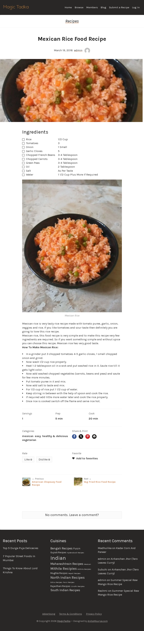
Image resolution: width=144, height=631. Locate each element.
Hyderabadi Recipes (75, 552)
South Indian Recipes (65, 590)
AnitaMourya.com (98, 621)
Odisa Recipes (56, 582)
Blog (103, 7)
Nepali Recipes (74, 573)
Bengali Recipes (61, 548)
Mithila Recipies (63, 568)
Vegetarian (29, 440)
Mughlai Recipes (59, 573)
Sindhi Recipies (78, 586)
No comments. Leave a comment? (72, 515)
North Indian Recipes (67, 577)
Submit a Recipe (119, 7)
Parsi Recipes (68, 582)
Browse (79, 7)
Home (68, 7)
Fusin (76, 548)
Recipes (72, 21)
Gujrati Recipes (58, 552)
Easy (38, 436)
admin (78, 50)
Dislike (44, 459)
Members (92, 7)
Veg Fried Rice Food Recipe (100, 481)
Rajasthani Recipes (60, 586)
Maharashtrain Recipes (66, 564)
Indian (58, 558)
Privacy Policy (94, 613)
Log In (136, 7)
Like (28, 459)
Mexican (27, 436)
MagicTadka (63, 621)
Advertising (48, 613)
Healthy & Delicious (55, 436)
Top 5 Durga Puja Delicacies (20, 548)
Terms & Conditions (70, 613)
